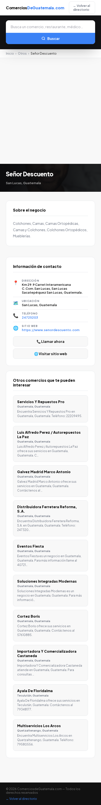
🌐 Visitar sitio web (50, 353)
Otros (22, 53)
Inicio (10, 53)
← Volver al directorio (81, 8)
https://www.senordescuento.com (50, 330)
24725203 (30, 317)
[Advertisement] (50, 110)
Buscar (53, 38)
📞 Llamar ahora (50, 341)
